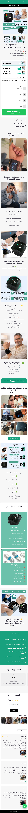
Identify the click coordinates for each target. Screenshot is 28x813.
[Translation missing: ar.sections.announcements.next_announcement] (25, 1)
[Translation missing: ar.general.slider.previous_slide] (26, 39)
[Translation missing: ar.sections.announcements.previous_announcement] (2, 1)
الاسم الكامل (23, 86)
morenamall (12, 811)
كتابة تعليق (14, 711)
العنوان (24, 98)
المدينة (24, 92)
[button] (14, 640)
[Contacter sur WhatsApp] (25, 806)
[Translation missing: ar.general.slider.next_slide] (1, 39)
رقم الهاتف (23, 104)
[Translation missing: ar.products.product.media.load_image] (21, 39)
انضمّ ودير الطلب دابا (14, 439)
